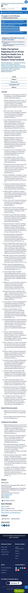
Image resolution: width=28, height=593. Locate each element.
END (2, 506)
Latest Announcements (19, 547)
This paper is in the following (10, 17)
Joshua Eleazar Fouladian (7, 67)
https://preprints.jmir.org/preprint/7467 (12, 44)
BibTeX (3, 508)
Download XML (16, 518)
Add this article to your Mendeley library (10, 512)
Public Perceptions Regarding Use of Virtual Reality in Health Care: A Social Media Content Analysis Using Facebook (12, 54)
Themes (17, 553)
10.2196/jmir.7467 (7, 494)
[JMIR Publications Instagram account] (16, 570)
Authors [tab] (14, 79)
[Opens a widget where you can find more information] (19, 591)
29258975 (6, 496)
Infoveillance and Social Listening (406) (10, 30)
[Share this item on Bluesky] (2, 525)
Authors (17, 551)
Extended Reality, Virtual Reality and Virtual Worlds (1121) (13, 22)
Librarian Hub (4, 554)
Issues (17, 556)
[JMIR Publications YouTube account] (25, 568)
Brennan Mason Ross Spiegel (8, 70)
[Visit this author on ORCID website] (19, 62)
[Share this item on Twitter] (4, 525)
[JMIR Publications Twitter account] (18, 568)
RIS (2, 510)
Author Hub (4, 547)
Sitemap (3, 572)
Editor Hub (4, 549)
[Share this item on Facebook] (6, 525)
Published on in (13, 38)
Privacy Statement (6, 568)
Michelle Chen (5, 68)
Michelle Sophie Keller (7, 62)
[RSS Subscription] (18, 570)
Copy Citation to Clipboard (8, 500)
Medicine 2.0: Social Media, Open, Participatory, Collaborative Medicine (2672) (12, 25)
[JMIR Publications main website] (14, 4)
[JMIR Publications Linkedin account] (23, 568)
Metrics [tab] (14, 87)
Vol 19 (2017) (13, 38)
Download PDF (6, 518)
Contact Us (4, 570)
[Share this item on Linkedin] (9, 525)
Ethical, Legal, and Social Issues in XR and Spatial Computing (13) (12, 33)
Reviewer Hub (5, 552)
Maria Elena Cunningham (7, 65)
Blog (16, 558)
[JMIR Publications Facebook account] (20, 568)
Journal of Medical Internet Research (12, 12)
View (20, 98)
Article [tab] (14, 77)
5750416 (7, 497)
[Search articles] (24, 9)
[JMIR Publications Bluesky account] (16, 568)
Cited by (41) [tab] (14, 82)
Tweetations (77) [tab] (14, 84)
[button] (26, 2)
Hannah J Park (5, 64)
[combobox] (14, 9)
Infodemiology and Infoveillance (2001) (10, 27)
